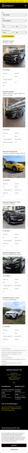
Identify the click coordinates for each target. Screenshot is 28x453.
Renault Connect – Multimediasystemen (11, 408)
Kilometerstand (5, 30)
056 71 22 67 (14, 376)
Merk (2, 12)
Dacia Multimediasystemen (8, 410)
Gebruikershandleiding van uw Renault (11, 407)
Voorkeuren (14, 449)
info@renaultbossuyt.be (14, 378)
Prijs (2, 24)
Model (3, 18)
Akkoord (14, 445)
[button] (25, 5)
